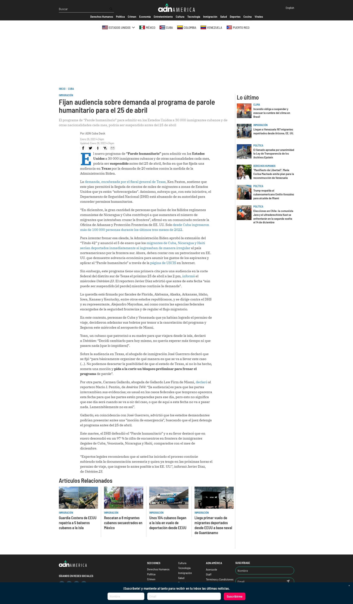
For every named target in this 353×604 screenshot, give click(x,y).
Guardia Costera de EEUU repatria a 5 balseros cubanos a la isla (78, 522)
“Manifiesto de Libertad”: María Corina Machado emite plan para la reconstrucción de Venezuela (273, 173)
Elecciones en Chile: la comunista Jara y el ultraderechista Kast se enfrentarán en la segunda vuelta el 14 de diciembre (273, 216)
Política (258, 145)
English (290, 7)
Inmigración (66, 95)
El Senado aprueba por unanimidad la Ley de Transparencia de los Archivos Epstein (273, 153)
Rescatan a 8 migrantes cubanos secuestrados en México (123, 522)
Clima (256, 104)
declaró (201, 382)
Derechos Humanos (264, 165)
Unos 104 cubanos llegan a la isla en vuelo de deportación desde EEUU (167, 522)
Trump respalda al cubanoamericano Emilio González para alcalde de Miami (273, 194)
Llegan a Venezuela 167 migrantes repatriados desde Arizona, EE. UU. (273, 131)
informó (188, 276)
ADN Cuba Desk (95, 133)
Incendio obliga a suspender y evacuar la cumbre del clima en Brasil (271, 112)
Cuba (71, 88)
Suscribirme (235, 596)
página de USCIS (163, 263)
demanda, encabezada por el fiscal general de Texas (125, 182)
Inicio (62, 88)
